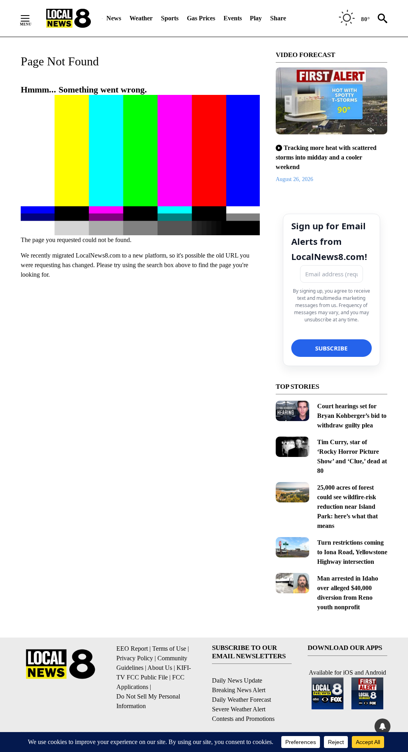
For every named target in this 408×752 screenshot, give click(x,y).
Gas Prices (201, 18)
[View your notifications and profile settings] (382, 726)
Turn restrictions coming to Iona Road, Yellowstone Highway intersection (352, 552)
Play (256, 18)
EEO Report (132, 648)
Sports (169, 18)
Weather (141, 18)
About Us (159, 667)
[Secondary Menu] (31, 18)
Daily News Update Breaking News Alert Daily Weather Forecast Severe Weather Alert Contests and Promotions (243, 699)
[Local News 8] (68, 18)
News (113, 18)
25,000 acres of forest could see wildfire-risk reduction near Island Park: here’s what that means (347, 506)
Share (278, 18)
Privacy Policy (134, 658)
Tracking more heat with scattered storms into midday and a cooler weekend (326, 157)
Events (233, 18)
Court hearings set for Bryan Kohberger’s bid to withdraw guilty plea (351, 416)
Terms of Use (169, 648)
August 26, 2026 (294, 179)
